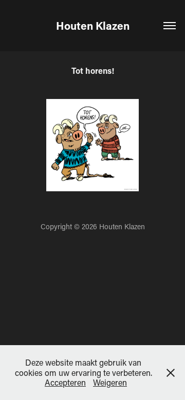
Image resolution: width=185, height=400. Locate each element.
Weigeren (110, 382)
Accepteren (65, 382)
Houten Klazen (93, 25)
